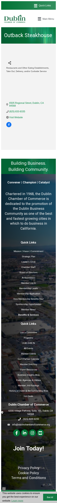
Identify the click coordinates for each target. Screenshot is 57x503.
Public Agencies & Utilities (28, 380)
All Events (28, 348)
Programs (28, 338)
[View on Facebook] (8, 126)
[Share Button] (9, 62)
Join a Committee (28, 332)
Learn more (17, 500)
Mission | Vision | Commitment (28, 251)
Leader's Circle (28, 262)
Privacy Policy (28, 468)
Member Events (28, 353)
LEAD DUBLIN (28, 343)
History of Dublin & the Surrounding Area (28, 391)
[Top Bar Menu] (42, 6)
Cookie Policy (28, 473)
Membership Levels (28, 288)
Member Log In (28, 283)
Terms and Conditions (28, 478)
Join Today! (28, 448)
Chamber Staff (28, 267)
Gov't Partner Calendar (28, 359)
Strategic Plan (28, 256)
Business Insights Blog (28, 375)
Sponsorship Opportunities (28, 304)
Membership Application (28, 293)
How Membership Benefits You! (28, 299)
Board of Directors (28, 272)
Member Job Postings (28, 385)
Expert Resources (28, 369)
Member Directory (28, 364)
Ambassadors (28, 277)
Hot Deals (28, 396)
